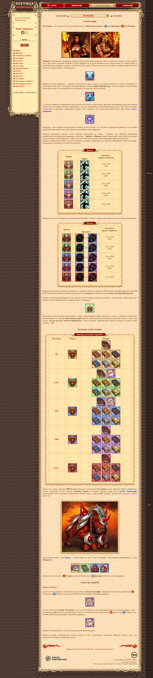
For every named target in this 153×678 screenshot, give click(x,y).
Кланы (18, 71)
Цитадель (19, 76)
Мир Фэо (19, 53)
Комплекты (20, 78)
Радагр (67, 558)
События (19, 61)
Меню (18, 50)
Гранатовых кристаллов (118, 127)
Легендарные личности (24, 81)
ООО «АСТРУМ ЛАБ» (128, 660)
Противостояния (22, 68)
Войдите (18, 20)
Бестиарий (19, 58)
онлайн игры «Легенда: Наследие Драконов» (100, 649)
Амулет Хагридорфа (128, 491)
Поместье (19, 73)
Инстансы (19, 63)
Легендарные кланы (23, 84)
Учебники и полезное (23, 55)
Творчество (20, 86)
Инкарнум (47, 560)
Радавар (103, 558)
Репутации (19, 66)
